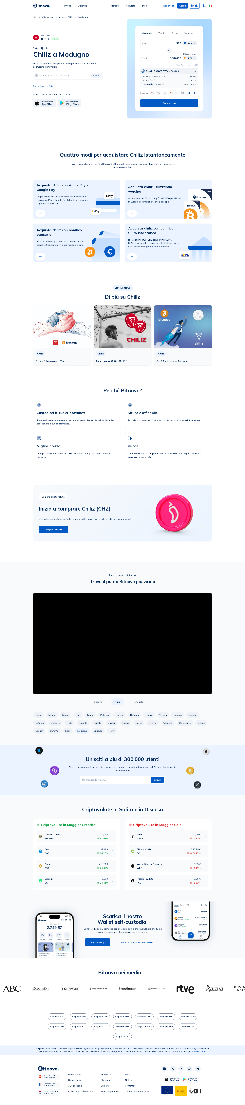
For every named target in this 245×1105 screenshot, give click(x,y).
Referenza (106, 1074)
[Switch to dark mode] (204, 5)
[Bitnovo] (41, 5)
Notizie (128, 1080)
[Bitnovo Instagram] (164, 1069)
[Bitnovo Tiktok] (189, 1069)
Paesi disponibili (109, 1091)
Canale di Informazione (137, 1091)
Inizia (96, 75)
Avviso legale (75, 1085)
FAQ (127, 1074)
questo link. (200, 1051)
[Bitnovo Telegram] (198, 1069)
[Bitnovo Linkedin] (181, 1069)
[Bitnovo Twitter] (173, 1069)
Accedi (182, 5)
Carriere (105, 1085)
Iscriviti (157, 779)
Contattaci (130, 1085)
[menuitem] (68, 6)
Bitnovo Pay (74, 1074)
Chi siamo (106, 1080)
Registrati (169, 5)
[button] (210, 6)
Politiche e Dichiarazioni (80, 1091)
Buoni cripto (74, 1080)
